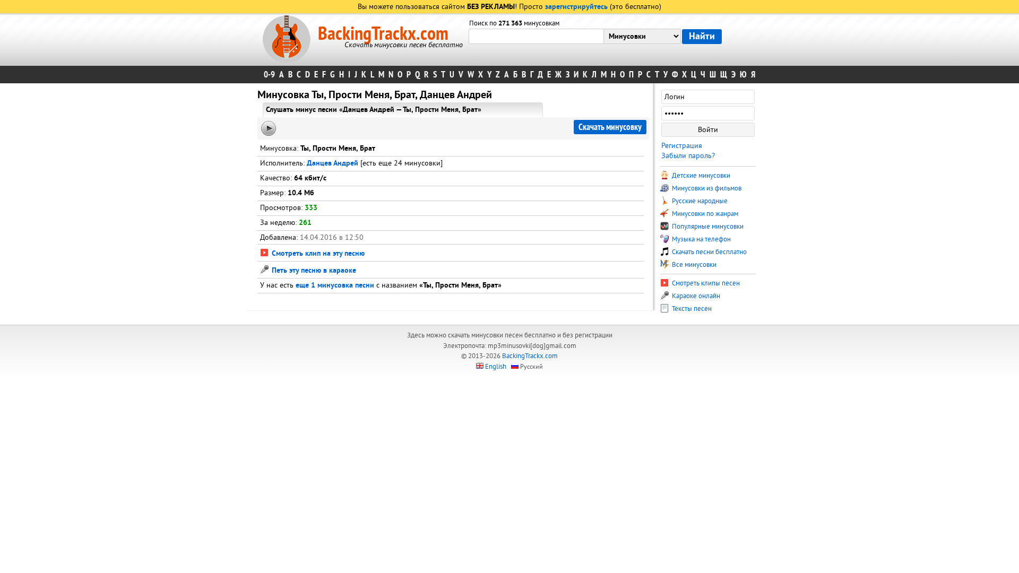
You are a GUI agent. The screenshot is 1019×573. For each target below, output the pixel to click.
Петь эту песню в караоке (313, 270)
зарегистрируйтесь (576, 7)
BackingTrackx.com (383, 34)
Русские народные (699, 201)
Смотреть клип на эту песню (317, 253)
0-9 (269, 75)
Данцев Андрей (332, 163)
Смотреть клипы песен (705, 283)
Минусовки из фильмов (705, 188)
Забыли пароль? (688, 156)
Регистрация (681, 146)
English (495, 366)
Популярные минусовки (707, 226)
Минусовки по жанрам (704, 214)
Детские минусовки (700, 175)
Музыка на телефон (700, 239)
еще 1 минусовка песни (335, 285)
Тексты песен (691, 308)
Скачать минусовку (610, 127)
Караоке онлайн (695, 296)
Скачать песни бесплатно (708, 252)
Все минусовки (693, 264)
